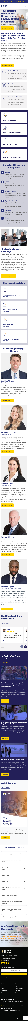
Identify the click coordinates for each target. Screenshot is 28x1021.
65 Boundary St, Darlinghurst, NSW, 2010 (11, 1010)
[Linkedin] (6, 963)
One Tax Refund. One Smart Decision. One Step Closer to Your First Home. (14, 723)
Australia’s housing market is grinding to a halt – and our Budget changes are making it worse (13, 684)
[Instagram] (8, 963)
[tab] (1, 647)
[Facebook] (2, 963)
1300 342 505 (21, 1)
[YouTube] (4, 963)
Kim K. (8, 629)
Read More (5, 701)
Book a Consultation (10, 1)
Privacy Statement (15, 976)
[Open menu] (25, 6)
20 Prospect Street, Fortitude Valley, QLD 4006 (13, 1005)
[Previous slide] (21, 646)
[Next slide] (25, 646)
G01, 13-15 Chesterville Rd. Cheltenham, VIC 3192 (13, 1001)
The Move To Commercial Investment (12, 759)
